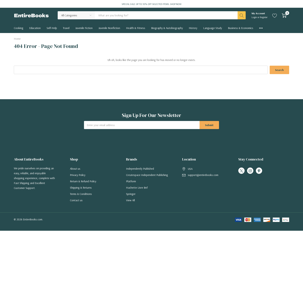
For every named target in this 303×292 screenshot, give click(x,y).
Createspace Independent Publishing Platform (147, 178)
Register (264, 17)
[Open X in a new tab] (241, 171)
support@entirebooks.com (203, 175)
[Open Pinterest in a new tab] (259, 171)
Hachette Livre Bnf (137, 187)
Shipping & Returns (81, 187)
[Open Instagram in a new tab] (250, 171)
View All (130, 200)
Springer (131, 194)
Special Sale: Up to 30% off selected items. (151, 4)
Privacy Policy (77, 175)
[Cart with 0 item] (284, 15)
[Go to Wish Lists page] (274, 15)
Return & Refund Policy (83, 181)
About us (75, 168)
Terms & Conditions (81, 194)
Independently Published (140, 168)
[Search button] (242, 15)
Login (254, 17)
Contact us (76, 200)
